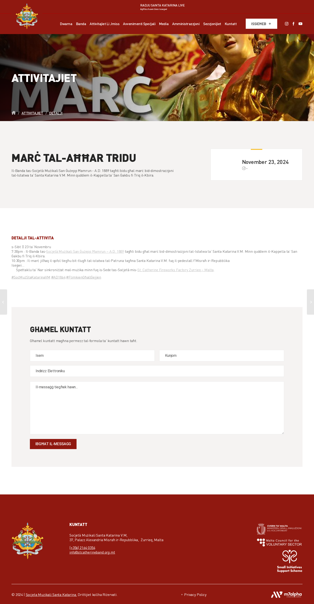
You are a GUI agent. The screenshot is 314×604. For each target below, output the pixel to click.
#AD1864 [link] (58, 277)
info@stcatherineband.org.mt (92, 552)
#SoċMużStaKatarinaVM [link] (30, 277)
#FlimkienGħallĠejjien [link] (83, 277)
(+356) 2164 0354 (82, 547)
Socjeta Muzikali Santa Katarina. (51, 594)
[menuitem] (66, 24)
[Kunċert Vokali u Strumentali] (3, 302)
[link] (85, 251)
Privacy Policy (195, 594)
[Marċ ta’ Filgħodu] (310, 302)
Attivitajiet (32, 113)
